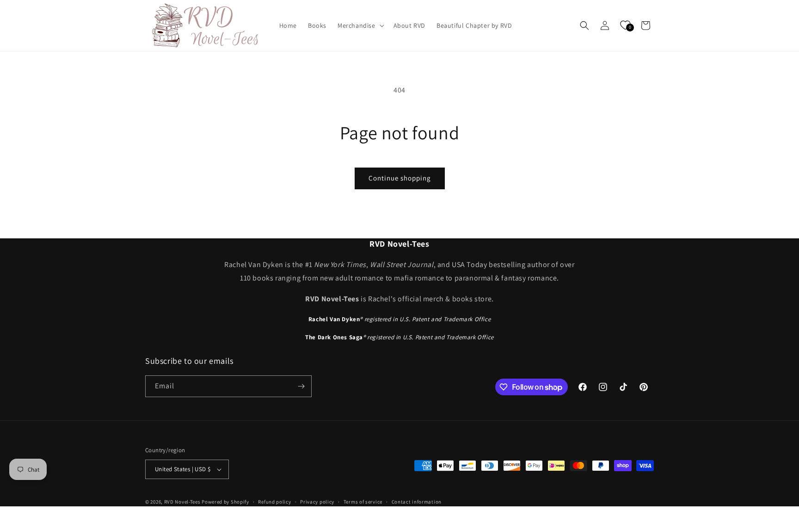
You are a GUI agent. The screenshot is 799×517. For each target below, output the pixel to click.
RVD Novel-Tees (182, 501)
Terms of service (363, 501)
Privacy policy (317, 501)
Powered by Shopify (225, 501)
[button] (360, 25)
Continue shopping (400, 178)
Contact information (417, 501)
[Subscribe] (301, 386)
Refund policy (274, 501)
